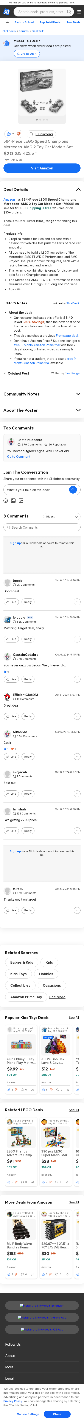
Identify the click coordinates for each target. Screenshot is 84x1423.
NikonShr (20, 732)
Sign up (15, 543)
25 (13, 134)
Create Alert (28, 53)
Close (57, 1414)
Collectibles (20, 985)
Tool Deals (73, 22)
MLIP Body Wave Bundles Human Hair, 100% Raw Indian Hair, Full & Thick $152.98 (20, 1245)
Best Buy (46, 1174)
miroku (18, 889)
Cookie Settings (28, 1414)
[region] (42, 1403)
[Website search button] (69, 11)
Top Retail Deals (50, 22)
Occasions (52, 985)
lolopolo (19, 617)
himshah (19, 809)
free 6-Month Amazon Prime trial (37, 345)
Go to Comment (18, 456)
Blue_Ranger (73, 373)
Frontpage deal (67, 335)
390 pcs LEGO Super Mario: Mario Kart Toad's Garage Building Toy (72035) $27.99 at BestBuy (55, 1153)
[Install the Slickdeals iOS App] (42, 1329)
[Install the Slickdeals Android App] (42, 1317)
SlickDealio (73, 303)
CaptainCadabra (29, 440)
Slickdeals (9, 31)
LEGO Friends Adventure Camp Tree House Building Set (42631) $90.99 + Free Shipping (20, 1153)
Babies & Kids (21, 962)
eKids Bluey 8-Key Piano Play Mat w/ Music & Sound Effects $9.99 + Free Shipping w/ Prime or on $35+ (20, 1060)
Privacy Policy (12, 1401)
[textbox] (36, 490)
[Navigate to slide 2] (40, 119)
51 (47, 1089)
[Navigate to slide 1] (37, 119)
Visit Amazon (42, 168)
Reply (28, 602)
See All (74, 1017)
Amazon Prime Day (26, 997)
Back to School (24, 22)
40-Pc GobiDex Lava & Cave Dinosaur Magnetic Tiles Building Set (55, 1060)
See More (57, 997)
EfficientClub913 (25, 695)
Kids (49, 962)
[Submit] (8, 527)
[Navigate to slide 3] (43, 119)
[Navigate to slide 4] (47, 119)
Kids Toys (18, 974)
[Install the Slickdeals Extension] (42, 1305)
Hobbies (46, 974)
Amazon (9, 199)
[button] (18, 134)
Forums (24, 31)
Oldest (50, 516)
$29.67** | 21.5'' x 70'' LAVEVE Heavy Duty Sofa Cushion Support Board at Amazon (55, 1245)
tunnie (18, 580)
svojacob (20, 772)
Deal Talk (38, 31)
